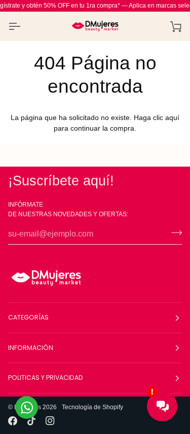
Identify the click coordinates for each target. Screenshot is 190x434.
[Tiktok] (31, 420)
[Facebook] (12, 420)
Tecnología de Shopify (92, 407)
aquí (172, 117)
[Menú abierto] (23, 26)
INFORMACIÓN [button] (30, 347)
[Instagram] (50, 420)
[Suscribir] (173, 233)
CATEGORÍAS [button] (28, 317)
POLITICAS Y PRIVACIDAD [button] (45, 377)
